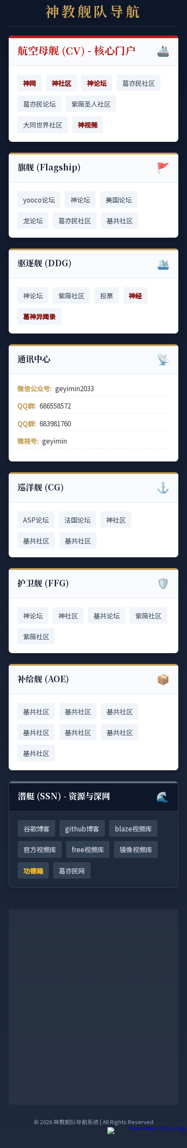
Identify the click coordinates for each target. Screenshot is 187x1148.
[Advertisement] (93, 1007)
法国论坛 (77, 519)
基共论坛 (107, 615)
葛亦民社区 (138, 83)
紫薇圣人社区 (90, 103)
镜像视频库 (136, 849)
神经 (135, 295)
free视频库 (88, 849)
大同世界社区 (42, 124)
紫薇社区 (71, 295)
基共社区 (120, 220)
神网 (29, 83)
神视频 (87, 124)
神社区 (61, 83)
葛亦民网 (72, 870)
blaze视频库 (133, 828)
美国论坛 (119, 199)
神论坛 (97, 83)
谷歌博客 (36, 828)
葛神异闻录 (39, 316)
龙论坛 (33, 220)
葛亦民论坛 (39, 103)
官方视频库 (39, 849)
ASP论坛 (36, 519)
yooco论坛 (39, 199)
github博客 (82, 828)
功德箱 (33, 870)
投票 (106, 295)
